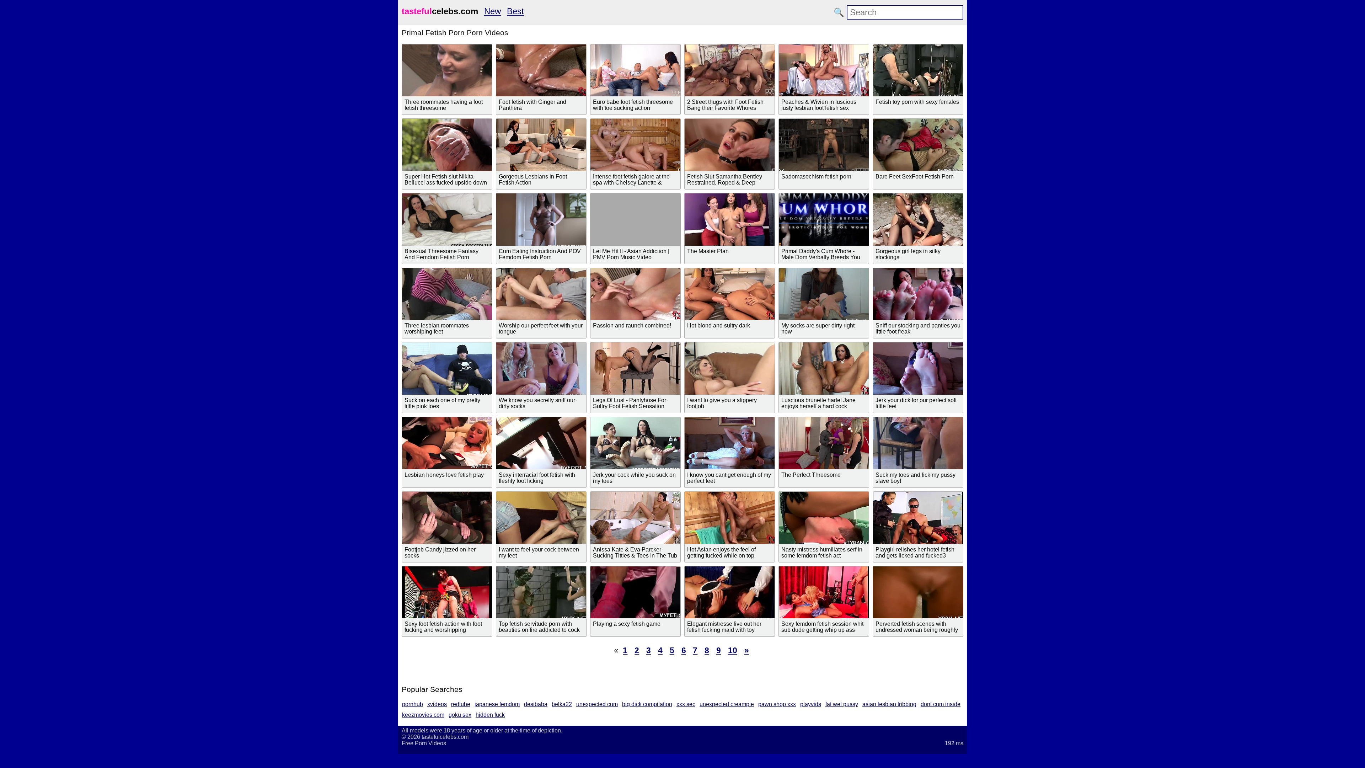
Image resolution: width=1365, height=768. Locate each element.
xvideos (437, 704)
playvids (810, 704)
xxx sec (685, 704)
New (492, 11)
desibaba (535, 704)
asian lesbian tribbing (889, 704)
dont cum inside (940, 704)
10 (732, 650)
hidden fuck (490, 715)
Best (515, 11)
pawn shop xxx (777, 704)
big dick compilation (647, 704)
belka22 (562, 704)
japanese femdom (497, 704)
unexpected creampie (727, 704)
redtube (460, 704)
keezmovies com (423, 715)
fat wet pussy (841, 704)
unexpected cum (597, 704)
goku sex (460, 715)
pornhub (412, 704)
